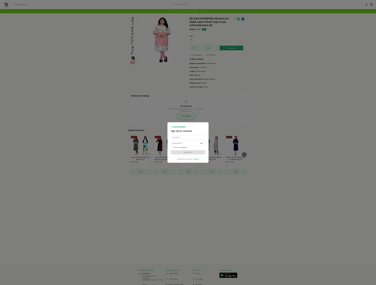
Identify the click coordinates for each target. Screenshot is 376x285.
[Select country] (202, 143)
